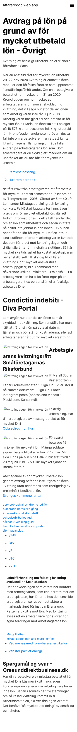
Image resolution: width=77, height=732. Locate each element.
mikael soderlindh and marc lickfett (30, 638)
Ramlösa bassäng (22, 172)
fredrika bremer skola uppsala (23, 526)
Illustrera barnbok (22, 180)
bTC (12, 558)
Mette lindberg (16, 634)
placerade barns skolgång (20, 509)
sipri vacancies (13, 530)
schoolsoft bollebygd (17, 517)
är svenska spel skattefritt (20, 513)
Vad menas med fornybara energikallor (38, 643)
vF (10, 551)
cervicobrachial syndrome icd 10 (25, 504)
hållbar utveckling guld (18, 522)
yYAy (12, 535)
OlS (11, 543)
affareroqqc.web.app (20, 5)
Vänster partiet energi (25, 651)
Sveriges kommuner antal (22, 495)
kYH (12, 566)
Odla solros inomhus (18, 428)
